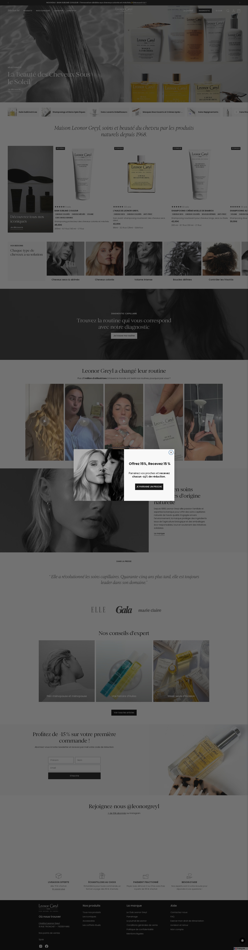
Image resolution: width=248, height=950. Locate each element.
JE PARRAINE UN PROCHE (149, 486)
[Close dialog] (171, 452)
